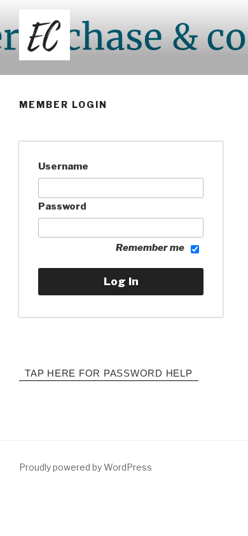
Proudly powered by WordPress (85, 467)
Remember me (150, 247)
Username (63, 166)
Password (62, 206)
